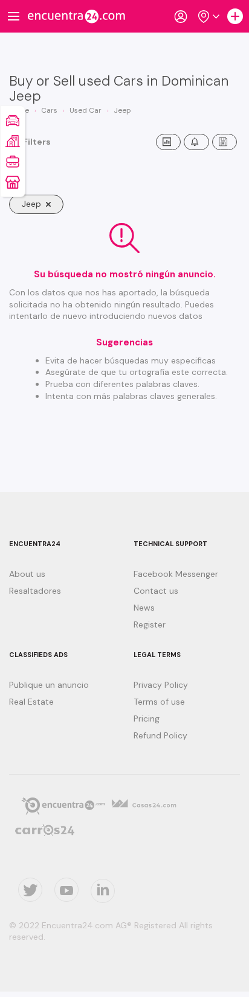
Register (150, 624)
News (144, 607)
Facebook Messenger (176, 573)
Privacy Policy (161, 684)
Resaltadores (35, 590)
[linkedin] (103, 891)
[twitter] (30, 890)
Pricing (147, 718)
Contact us (156, 590)
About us (27, 573)
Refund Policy (160, 735)
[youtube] (66, 890)
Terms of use (159, 701)
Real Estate (31, 701)
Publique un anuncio (49, 684)
